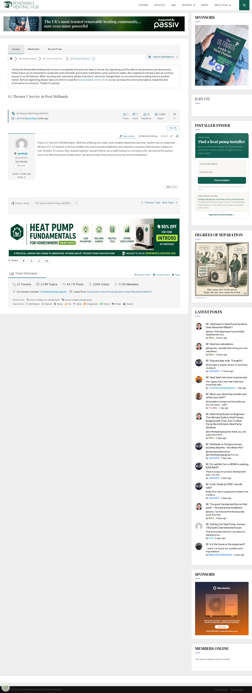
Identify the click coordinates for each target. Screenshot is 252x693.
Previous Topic (152, 202)
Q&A (173, 5)
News (204, 5)
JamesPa (214, 371)
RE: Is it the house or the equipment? (225, 544)
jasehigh (32, 118)
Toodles (213, 408)
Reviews (187, 5)
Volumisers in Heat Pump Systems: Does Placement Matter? (119, 291)
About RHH (221, 5)
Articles (159, 5)
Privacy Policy (220, 690)
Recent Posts (55, 49)
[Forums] (11, 59)
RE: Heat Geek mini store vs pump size (226, 377)
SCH (211, 538)
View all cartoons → (201, 298)
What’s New (34, 49)
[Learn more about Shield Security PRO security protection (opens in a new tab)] (5, 687)
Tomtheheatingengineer (53, 291)
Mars (211, 337)
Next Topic (168, 202)
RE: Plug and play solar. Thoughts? (224, 360)
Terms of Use (237, 690)
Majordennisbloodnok (220, 554)
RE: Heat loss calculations (219, 344)
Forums (143, 5)
